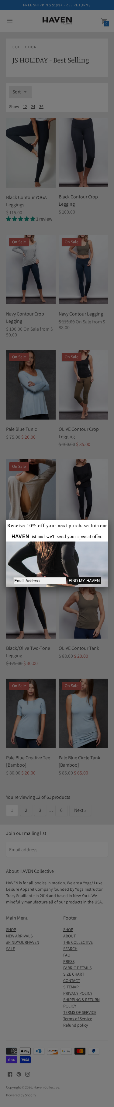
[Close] (107, 519)
